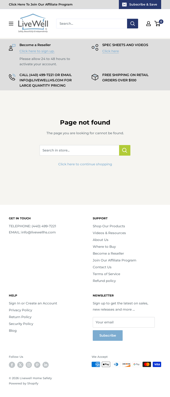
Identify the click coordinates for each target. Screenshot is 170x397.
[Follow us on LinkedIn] (45, 365)
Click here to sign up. (36, 51)
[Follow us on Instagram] (29, 365)
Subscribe (107, 335)
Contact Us (102, 267)
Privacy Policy (20, 310)
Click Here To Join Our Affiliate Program (41, 4)
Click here (110, 51)
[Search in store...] (124, 150)
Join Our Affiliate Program (114, 260)
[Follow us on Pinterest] (37, 365)
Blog (13, 330)
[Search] (132, 23)
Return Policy (20, 317)
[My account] (148, 23)
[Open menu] (11, 23)
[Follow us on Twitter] (20, 365)
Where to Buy (104, 246)
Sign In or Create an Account (33, 303)
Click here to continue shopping (85, 164)
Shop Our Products (109, 226)
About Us (100, 240)
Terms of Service (106, 274)
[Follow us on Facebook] (12, 365)
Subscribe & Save (143, 4)
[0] (157, 23)
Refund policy (104, 281)
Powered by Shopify (23, 383)
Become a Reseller (108, 253)
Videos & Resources (109, 233)
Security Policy (21, 324)
